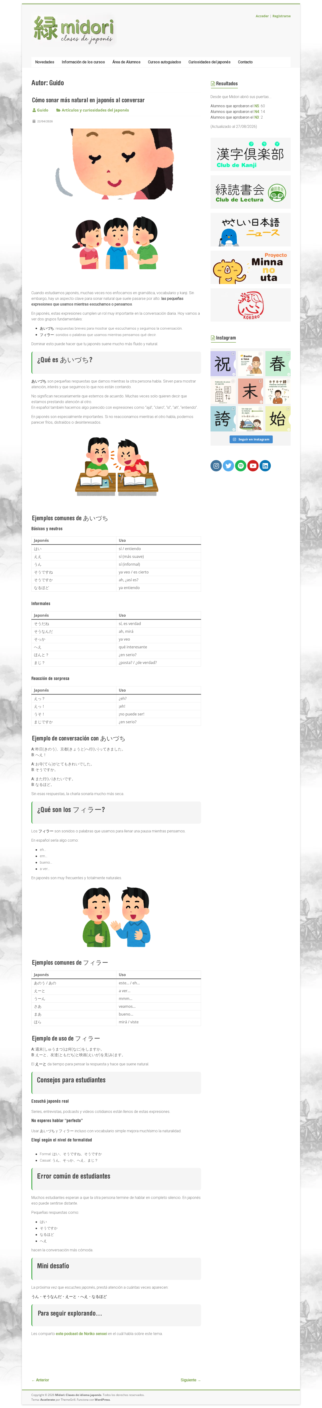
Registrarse (281, 16)
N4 (256, 111)
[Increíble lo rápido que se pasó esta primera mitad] (250, 391)
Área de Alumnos (126, 62)
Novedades (44, 62)
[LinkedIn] (265, 465)
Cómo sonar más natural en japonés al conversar (88, 101)
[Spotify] (240, 465)
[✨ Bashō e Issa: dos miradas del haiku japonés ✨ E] (250, 363)
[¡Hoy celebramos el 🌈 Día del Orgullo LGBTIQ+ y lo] (223, 418)
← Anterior (40, 1380)
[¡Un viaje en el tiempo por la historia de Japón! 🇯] (250, 418)
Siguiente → (191, 1380)
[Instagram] (216, 465)
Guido (42, 110)
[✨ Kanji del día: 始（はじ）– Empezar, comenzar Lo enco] (278, 418)
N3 (256, 117)
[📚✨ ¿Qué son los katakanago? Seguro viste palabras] (278, 391)
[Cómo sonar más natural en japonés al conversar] (116, 130)
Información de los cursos (83, 62)
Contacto (245, 62)
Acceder (262, 16)
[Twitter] (228, 465)
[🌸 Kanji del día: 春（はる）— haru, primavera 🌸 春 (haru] (278, 363)
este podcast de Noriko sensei (81, 1333)
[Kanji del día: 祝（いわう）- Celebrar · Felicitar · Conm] (223, 363)
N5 (256, 106)
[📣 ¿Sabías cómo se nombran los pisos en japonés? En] (223, 391)
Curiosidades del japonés (210, 62)
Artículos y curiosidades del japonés (95, 110)
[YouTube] (253, 465)
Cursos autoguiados (164, 62)
